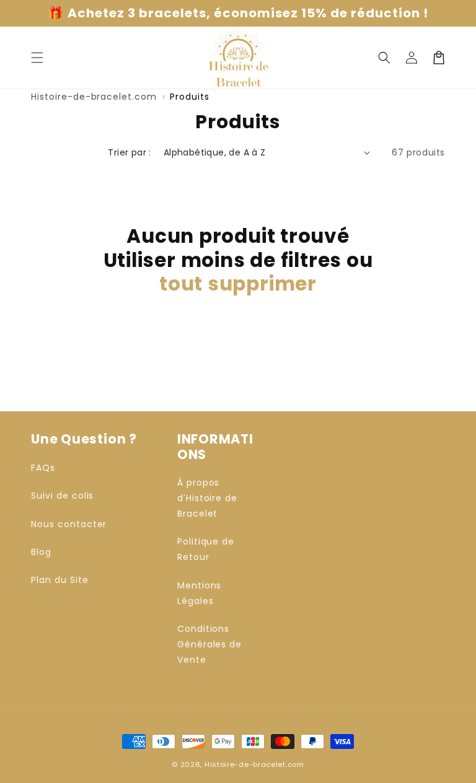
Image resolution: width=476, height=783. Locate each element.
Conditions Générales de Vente (209, 644)
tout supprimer (238, 283)
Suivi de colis (62, 495)
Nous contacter (69, 524)
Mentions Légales (199, 593)
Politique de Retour (206, 549)
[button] (384, 57)
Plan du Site (60, 580)
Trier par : (129, 152)
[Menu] (37, 57)
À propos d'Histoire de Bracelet (207, 498)
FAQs (43, 467)
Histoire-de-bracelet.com (94, 96)
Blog (41, 552)
